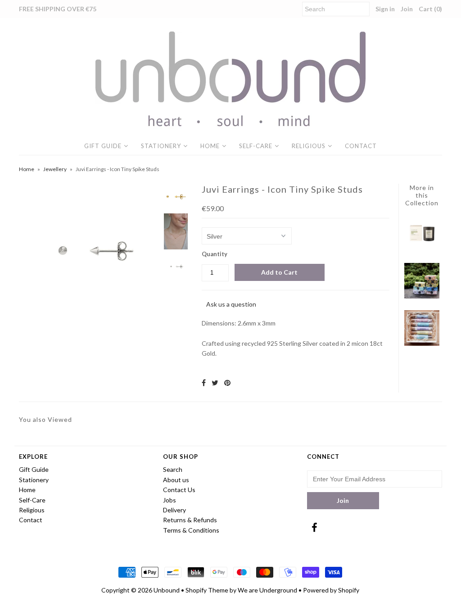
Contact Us (179, 489)
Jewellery (55, 169)
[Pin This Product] (227, 382)
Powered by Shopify (331, 590)
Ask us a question (231, 304)
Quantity (214, 254)
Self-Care (255, 145)
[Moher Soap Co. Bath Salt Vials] (422, 343)
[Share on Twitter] (215, 382)
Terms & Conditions (191, 530)
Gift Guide (103, 145)
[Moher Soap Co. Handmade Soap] (422, 296)
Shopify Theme (206, 590)
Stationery (161, 145)
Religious (308, 145)
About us (176, 480)
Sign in (385, 9)
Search (172, 469)
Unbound (167, 590)
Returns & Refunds (190, 520)
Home (210, 145)
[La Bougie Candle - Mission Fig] (422, 249)
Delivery (174, 510)
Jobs (169, 500)
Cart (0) (430, 9)
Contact (361, 145)
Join (407, 9)
